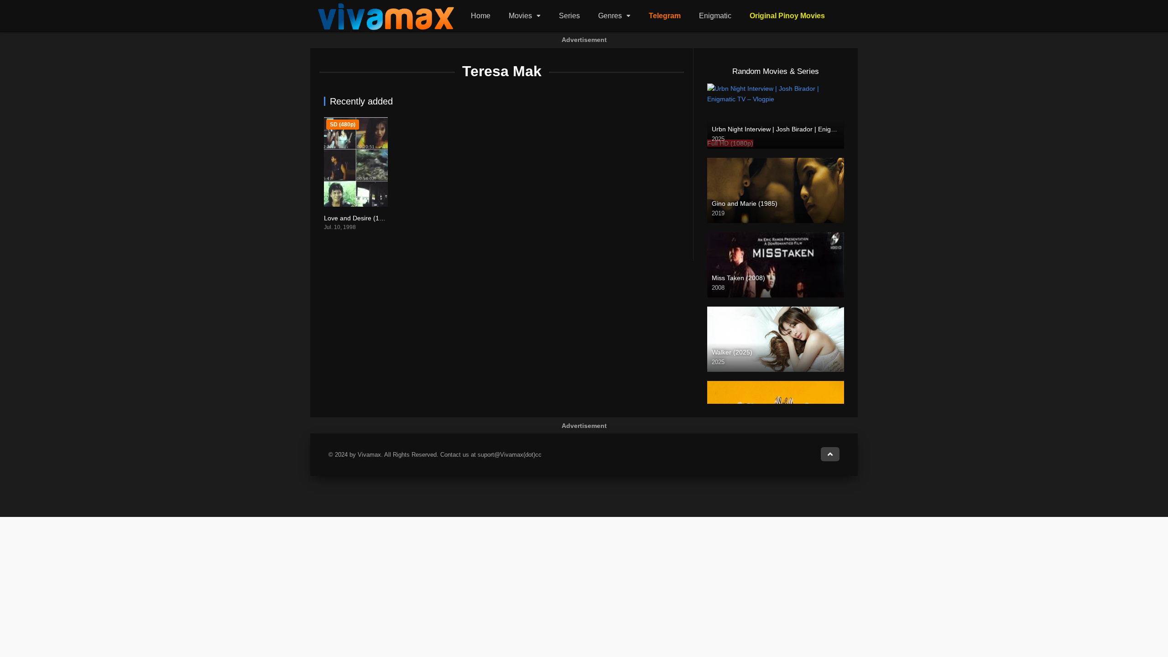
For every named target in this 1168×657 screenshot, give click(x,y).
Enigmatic (715, 16)
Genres (610, 16)
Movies (520, 16)
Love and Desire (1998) (358, 218)
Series (569, 16)
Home (480, 16)
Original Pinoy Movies (787, 16)
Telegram (665, 16)
